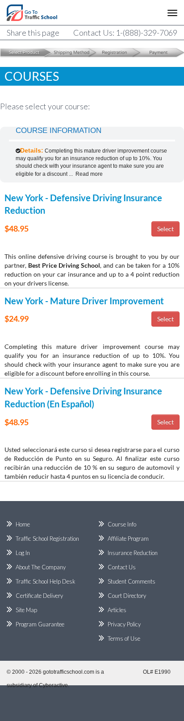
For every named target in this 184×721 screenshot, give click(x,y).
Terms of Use (124, 638)
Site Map (26, 609)
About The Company (41, 567)
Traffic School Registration (47, 538)
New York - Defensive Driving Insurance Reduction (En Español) (83, 397)
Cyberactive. (54, 685)
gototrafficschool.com (68, 672)
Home (23, 524)
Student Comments (131, 581)
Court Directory (127, 595)
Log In (23, 552)
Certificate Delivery (39, 595)
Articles (117, 609)
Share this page (33, 32)
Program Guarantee (40, 624)
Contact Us (122, 567)
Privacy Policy (124, 624)
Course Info (122, 524)
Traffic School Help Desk (45, 581)
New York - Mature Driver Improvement (84, 300)
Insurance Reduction (133, 552)
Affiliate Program (128, 538)
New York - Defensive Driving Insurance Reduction (83, 204)
